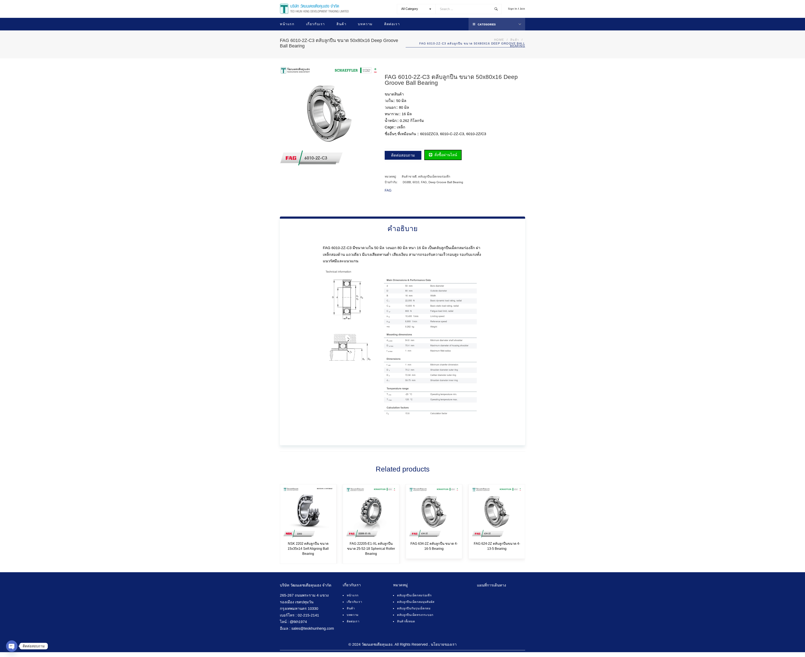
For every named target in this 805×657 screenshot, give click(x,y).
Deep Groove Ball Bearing (445, 182)
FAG (424, 182)
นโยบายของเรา (444, 644)
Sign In (512, 8)
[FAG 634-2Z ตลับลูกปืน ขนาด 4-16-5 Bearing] (434, 512)
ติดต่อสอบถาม (403, 155)
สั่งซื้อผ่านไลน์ (445, 155)
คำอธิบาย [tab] (402, 228)
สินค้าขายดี (409, 176)
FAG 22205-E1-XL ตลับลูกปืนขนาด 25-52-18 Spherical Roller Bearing (371, 548)
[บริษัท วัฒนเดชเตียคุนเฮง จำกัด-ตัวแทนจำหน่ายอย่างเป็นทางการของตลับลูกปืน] (314, 9)
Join (522, 8)
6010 (416, 182)
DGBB (407, 182)
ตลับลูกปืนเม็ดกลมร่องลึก (434, 176)
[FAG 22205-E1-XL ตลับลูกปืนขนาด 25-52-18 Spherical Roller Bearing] (371, 512)
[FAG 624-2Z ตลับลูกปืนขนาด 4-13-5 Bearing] (497, 512)
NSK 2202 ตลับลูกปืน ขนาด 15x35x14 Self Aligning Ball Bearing (308, 548)
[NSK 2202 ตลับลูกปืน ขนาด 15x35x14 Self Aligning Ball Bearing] (308, 512)
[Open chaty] (11, 646)
